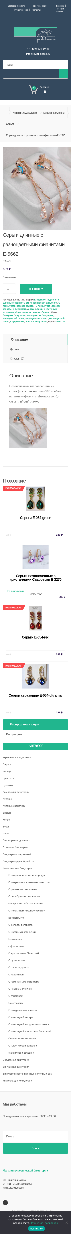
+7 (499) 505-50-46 (38, 48)
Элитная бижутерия (36, 321)
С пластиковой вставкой (22, 1045)
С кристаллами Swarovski (23, 953)
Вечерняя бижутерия (14, 315)
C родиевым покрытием (22, 889)
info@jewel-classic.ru (38, 53)
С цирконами (17, 321)
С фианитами (20, 309)
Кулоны (7, 798)
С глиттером (15, 995)
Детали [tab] (14, 349)
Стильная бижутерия (15, 847)
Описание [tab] (19, 339)
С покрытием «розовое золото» (29, 882)
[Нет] (66, 1222)
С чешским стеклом (20, 988)
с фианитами (35, 309)
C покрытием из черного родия (27, 875)
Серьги (10, 123)
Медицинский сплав (13, 318)
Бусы (6, 826)
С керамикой (16, 974)
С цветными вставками (27, 312)
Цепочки (8, 785)
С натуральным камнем (22, 1010)
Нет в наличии (35, 586)
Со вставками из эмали (22, 1038)
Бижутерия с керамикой (17, 854)
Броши (7, 812)
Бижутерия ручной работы (18, 861)
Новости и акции (39, 6)
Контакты (36, 10)
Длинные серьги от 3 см (16, 303)
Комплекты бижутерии (16, 791)
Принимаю (36, 1228)
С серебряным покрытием (24, 896)
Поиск (35, 1148)
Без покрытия (16, 917)
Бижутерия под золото (46, 299)
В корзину (36, 288)
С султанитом (16, 960)
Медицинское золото (36, 318)
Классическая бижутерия (43, 303)
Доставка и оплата (16, 6)
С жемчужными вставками (24, 981)
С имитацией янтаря (20, 1017)
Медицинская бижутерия (40, 315)
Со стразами (15, 1002)
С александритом (18, 967)
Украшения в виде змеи (17, 757)
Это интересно (21, 10)
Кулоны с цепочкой (14, 805)
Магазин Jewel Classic (25, 112)
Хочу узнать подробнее (44, 1222)
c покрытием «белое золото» (25, 903)
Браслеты (8, 778)
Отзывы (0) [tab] (17, 358)
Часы (6, 833)
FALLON (60, 321)
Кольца (7, 771)
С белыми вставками (20, 924)
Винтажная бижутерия (16, 1066)
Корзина (60, 6)
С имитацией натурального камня (28, 1024)
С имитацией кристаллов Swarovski (29, 1031)
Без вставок (15, 939)
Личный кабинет (60, 10)
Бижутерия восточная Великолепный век (27, 1073)
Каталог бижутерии (53, 112)
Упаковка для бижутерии (17, 1080)
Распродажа (14, 734)
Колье (6, 819)
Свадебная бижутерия (16, 1059)
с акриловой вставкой (21, 1052)
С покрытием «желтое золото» (26, 910)
